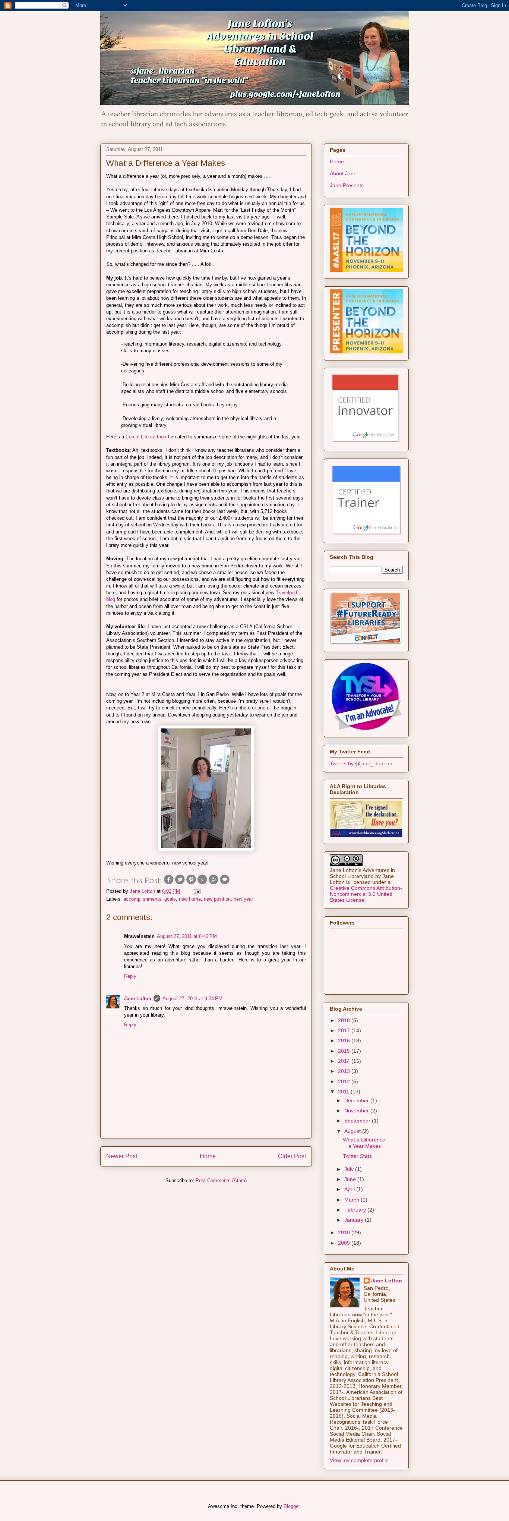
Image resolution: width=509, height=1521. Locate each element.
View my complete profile (359, 1460)
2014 (344, 1061)
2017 (344, 1030)
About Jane (343, 173)
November (357, 1111)
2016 (344, 1040)
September (358, 1121)
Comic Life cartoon (146, 437)
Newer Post (121, 1156)
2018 (344, 1020)
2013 (344, 1071)
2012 (344, 1081)
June (350, 1179)
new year (243, 899)
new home (190, 899)
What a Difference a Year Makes (364, 1143)
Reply (130, 976)
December (357, 1100)
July (349, 1169)
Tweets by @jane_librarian (361, 763)
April (350, 1189)
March (352, 1200)
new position (217, 899)
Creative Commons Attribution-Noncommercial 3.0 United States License (366, 894)
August (353, 1131)
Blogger (292, 1506)
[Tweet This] (180, 883)
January (354, 1220)
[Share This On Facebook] (168, 883)
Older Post (292, 1156)
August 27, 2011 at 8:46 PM (187, 936)
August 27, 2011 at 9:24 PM (192, 998)
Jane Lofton (137, 998)
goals (170, 899)
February (355, 1210)
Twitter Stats (357, 1156)
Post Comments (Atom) (221, 1180)
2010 (344, 1232)
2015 (344, 1051)
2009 (344, 1243)
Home (208, 1156)
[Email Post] (195, 891)
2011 (344, 1092)
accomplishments (142, 899)
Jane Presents (347, 185)
